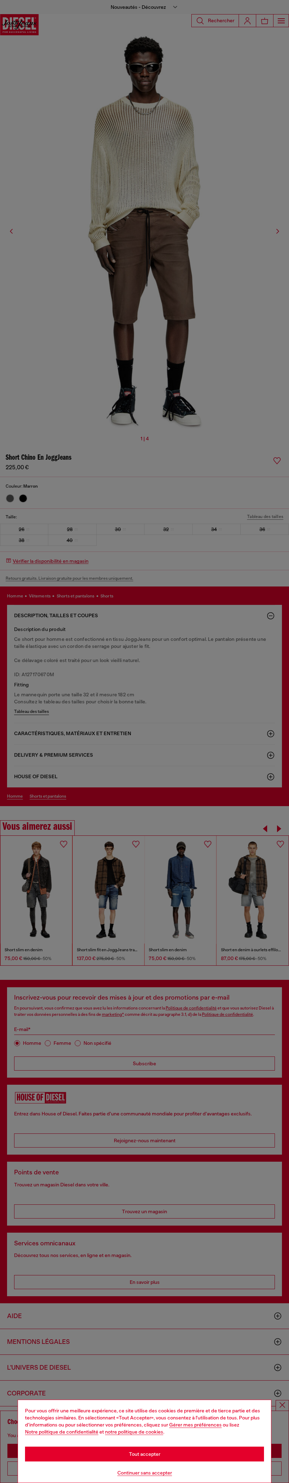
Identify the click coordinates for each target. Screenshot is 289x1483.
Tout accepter (144, 1454)
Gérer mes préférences (195, 1425)
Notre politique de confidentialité (61, 1432)
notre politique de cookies (134, 1432)
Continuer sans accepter (144, 1473)
